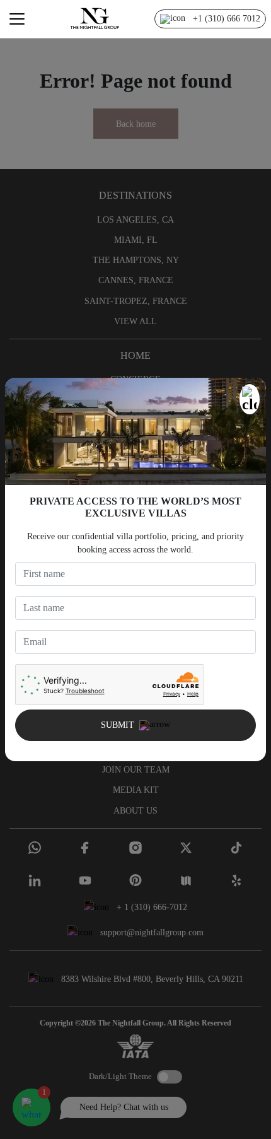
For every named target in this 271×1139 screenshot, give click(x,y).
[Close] (249, 399)
